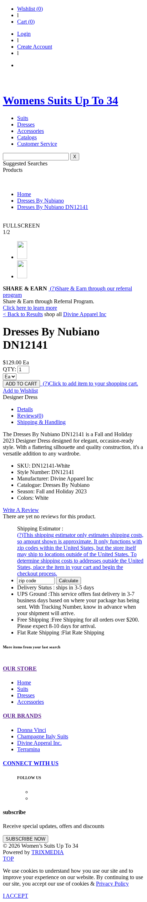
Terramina (28, 749)
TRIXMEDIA (47, 852)
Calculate (68, 580)
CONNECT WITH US (31, 763)
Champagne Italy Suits (42, 736)
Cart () (26, 22)
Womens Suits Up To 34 (60, 100)
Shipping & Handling (41, 422)
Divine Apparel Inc (84, 314)
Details (25, 409)
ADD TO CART (21, 384)
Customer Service (37, 144)
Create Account (34, 47)
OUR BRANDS (22, 716)
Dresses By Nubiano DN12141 (52, 207)
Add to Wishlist (20, 391)
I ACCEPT (15, 896)
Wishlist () (30, 9)
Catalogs (27, 137)
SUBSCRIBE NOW (25, 839)
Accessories (30, 131)
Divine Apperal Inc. (39, 743)
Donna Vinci (31, 730)
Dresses (26, 124)
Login (24, 34)
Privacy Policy (112, 884)
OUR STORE (20, 669)
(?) (89, 383)
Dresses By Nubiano (40, 201)
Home (24, 194)
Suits (22, 118)
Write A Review (21, 510)
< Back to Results (23, 314)
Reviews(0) (30, 416)
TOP (8, 859)
